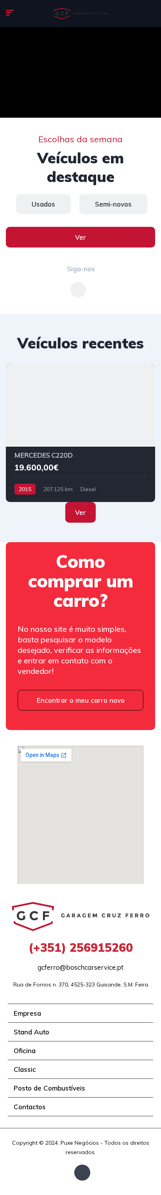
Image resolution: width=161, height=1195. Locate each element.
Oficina (25, 1051)
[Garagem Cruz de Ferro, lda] (80, 13)
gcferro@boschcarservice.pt (80, 967)
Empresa (27, 1013)
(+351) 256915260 (81, 947)
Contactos (30, 1107)
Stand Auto (31, 1032)
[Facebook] (82, 1173)
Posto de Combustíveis (49, 1088)
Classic (25, 1069)
